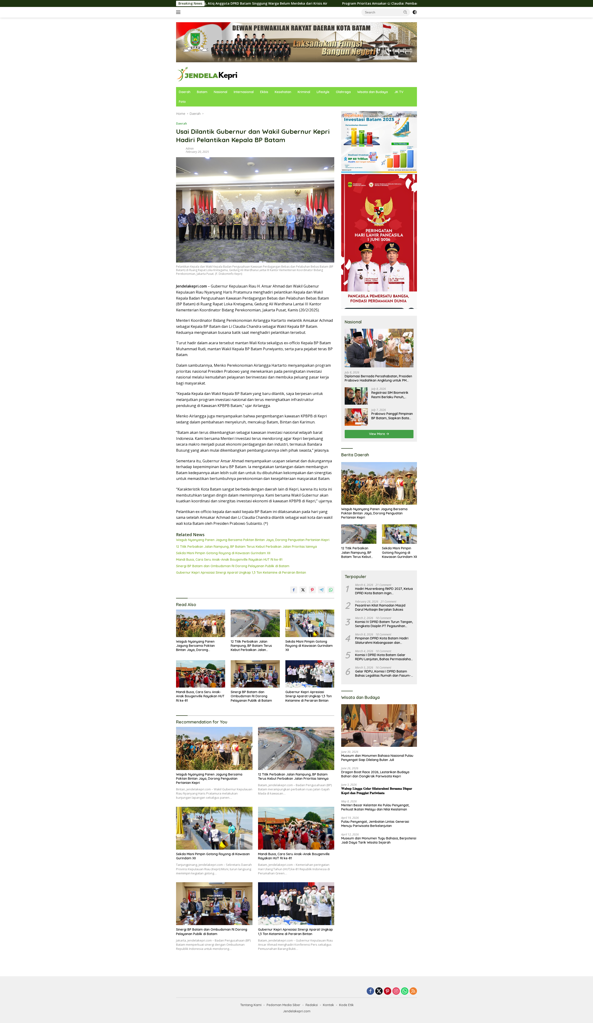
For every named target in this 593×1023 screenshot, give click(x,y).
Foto (182, 102)
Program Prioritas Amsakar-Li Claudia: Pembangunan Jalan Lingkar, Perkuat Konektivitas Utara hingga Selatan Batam (364, 3)
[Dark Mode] (414, 12)
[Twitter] (379, 991)
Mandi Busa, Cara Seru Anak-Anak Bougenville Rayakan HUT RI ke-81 (229, 559)
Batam (202, 92)
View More (377, 434)
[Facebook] (370, 991)
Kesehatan (283, 92)
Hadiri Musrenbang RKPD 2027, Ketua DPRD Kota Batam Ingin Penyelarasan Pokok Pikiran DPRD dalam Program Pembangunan (384, 591)
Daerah (184, 92)
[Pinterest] (387, 991)
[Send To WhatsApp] (330, 589)
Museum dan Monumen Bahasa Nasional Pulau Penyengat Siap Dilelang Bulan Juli (377, 758)
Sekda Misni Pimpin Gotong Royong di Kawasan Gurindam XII (223, 553)
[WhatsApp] (404, 991)
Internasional (244, 92)
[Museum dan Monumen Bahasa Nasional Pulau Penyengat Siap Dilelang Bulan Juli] (379, 725)
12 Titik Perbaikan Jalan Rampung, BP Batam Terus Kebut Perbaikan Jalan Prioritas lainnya (246, 546)
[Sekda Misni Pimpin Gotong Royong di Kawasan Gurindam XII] (309, 623)
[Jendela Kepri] (207, 74)
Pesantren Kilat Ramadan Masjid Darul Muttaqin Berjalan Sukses (380, 607)
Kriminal (304, 92)
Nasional (220, 92)
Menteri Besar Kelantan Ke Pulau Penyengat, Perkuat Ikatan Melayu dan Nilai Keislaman (375, 807)
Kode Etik (346, 1005)
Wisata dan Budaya (372, 92)
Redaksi (312, 1005)
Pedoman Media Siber (283, 1005)
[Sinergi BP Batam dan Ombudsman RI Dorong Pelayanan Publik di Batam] (255, 674)
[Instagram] (396, 991)
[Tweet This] (303, 589)
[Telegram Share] (321, 589)
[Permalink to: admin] (179, 149)
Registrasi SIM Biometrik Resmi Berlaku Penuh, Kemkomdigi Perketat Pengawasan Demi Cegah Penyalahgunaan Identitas (391, 395)
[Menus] (179, 12)
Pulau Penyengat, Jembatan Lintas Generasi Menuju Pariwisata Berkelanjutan (375, 824)
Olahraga (343, 92)
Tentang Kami (251, 1005)
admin (190, 148)
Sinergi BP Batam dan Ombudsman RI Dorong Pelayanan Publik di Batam (232, 566)
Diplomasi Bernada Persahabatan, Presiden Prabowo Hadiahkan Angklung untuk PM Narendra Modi (378, 378)
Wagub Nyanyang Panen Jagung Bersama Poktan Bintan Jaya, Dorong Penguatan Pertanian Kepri (252, 540)
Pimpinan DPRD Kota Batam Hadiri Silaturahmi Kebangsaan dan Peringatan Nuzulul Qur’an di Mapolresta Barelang (381, 640)
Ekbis (264, 92)
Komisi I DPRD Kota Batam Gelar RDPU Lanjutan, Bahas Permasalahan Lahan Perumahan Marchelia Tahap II (384, 657)
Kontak (328, 1005)
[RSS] (413, 991)
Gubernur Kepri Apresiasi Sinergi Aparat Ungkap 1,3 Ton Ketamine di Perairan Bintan (241, 572)
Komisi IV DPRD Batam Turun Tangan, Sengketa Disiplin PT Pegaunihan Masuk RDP (384, 624)
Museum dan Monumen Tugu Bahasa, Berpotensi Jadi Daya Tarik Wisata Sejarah (378, 840)
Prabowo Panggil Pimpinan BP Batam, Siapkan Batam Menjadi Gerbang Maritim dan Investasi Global (392, 416)
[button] (405, 12)
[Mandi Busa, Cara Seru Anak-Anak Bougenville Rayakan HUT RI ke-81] (200, 674)
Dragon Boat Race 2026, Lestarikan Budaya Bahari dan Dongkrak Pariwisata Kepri (375, 774)
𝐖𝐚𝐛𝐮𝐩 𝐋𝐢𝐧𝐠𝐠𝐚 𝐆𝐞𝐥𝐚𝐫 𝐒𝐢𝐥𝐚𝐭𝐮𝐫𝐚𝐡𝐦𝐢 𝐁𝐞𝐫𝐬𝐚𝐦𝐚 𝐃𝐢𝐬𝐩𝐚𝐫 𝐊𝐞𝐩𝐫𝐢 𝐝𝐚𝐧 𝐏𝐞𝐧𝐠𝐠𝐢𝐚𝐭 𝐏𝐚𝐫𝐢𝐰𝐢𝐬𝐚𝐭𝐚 (376, 790)
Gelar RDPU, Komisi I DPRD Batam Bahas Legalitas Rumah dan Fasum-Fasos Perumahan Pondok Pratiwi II (383, 673)
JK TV (398, 92)
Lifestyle (323, 92)
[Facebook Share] (293, 589)
